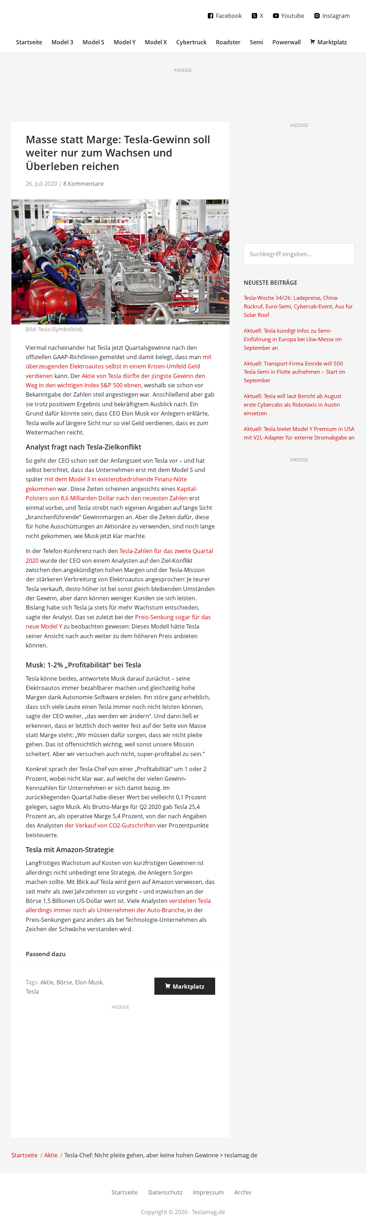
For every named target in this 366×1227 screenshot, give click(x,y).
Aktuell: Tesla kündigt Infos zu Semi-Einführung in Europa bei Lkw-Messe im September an (293, 339)
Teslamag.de (53, 15)
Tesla (32, 991)
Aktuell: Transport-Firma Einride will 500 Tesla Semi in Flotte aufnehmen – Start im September (294, 372)
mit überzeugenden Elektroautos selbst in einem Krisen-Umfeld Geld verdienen (119, 366)
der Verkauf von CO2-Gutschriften (110, 825)
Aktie (47, 982)
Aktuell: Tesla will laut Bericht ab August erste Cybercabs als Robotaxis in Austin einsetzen (292, 405)
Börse (64, 982)
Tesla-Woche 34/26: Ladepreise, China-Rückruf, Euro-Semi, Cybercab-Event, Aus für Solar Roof (298, 306)
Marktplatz (188, 986)
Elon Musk (89, 982)
